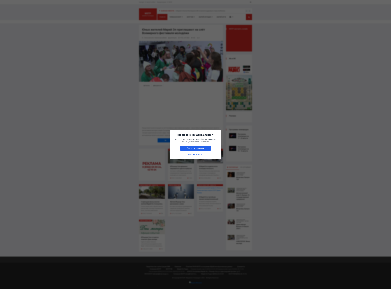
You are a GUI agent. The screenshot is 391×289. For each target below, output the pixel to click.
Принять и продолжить (195, 148)
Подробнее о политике (195, 154)
